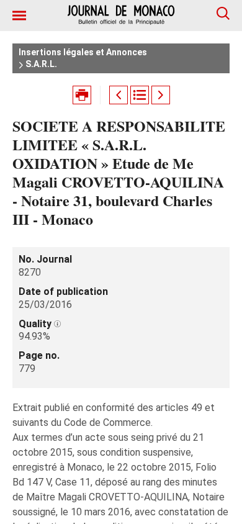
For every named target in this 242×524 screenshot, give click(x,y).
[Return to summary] (139, 95)
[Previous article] (118, 95)
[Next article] (160, 95)
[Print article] (82, 95)
